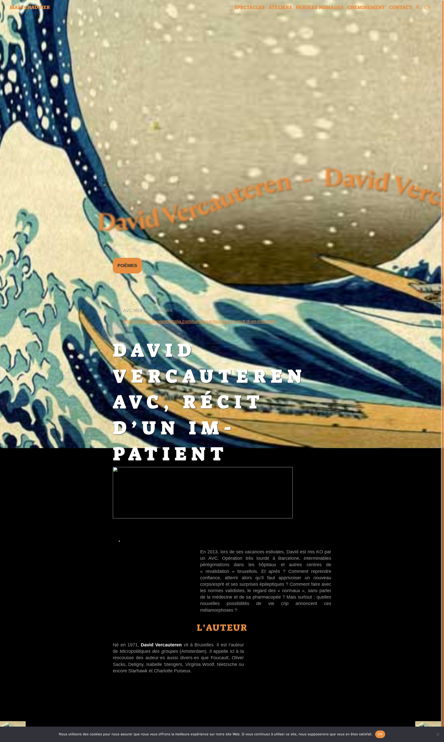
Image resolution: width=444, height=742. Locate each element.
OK (380, 734)
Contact (400, 7)
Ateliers (280, 7)
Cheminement (366, 7)
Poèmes (127, 265)
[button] (418, 8)
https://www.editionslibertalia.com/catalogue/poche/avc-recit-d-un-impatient (199, 321)
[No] (437, 734)
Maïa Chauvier (30, 7)
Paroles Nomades (320, 7)
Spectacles (249, 7)
